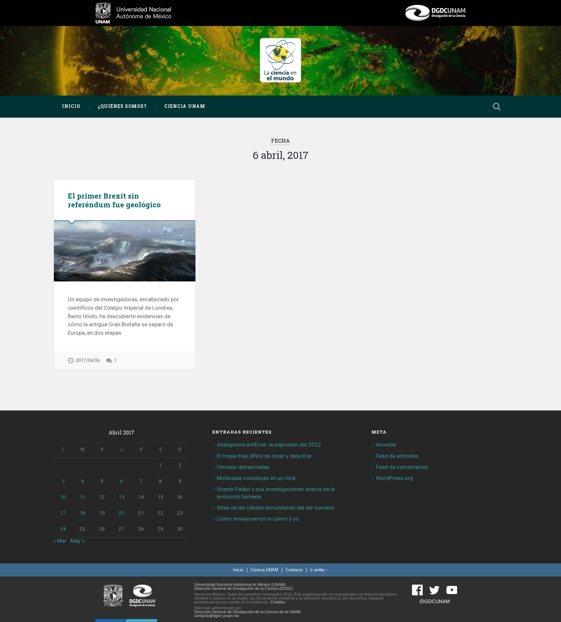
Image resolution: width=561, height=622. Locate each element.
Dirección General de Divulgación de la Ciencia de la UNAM (247, 612)
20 (121, 513)
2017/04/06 (88, 360)
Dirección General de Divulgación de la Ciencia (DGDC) (243, 588)
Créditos (277, 602)
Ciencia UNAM (184, 106)
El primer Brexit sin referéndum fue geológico (114, 200)
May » (77, 541)
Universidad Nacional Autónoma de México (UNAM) (240, 584)
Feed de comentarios (402, 467)
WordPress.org (394, 478)
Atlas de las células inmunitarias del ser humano (275, 507)
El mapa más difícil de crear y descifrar (264, 456)
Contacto (294, 569)
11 (82, 497)
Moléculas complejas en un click (256, 478)
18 (82, 513)
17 (63, 513)
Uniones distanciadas (243, 467)
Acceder (386, 444)
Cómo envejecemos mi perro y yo (258, 518)
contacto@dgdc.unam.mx (216, 616)
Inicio (71, 106)
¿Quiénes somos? (122, 106)
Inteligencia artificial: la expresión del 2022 (269, 444)
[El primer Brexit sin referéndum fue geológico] (124, 251)
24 (63, 529)
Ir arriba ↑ (319, 569)
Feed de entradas (397, 456)
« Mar (60, 541)
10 (63, 497)
